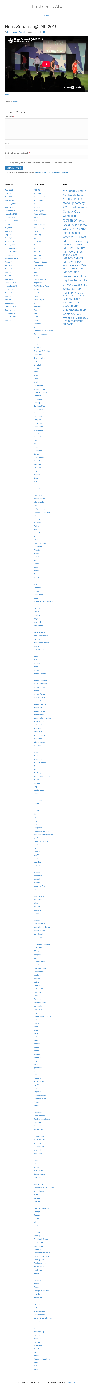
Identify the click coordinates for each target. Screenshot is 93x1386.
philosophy (38, 1006)
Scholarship (38, 1126)
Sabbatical (38, 1112)
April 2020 (9, 238)
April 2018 (9, 300)
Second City (38, 1129)
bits (35, 303)
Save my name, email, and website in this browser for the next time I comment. (40, 163)
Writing (36, 1366)
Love (36, 848)
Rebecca (37, 1078)
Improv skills (38, 708)
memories (37, 879)
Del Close (37, 468)
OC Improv (38, 941)
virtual (36, 1328)
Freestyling (38, 546)
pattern (36, 982)
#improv (37, 207)
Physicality (38, 1009)
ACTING (82, 191)
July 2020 (8, 228)
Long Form (38, 828)
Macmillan (38, 852)
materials (37, 862)
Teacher (37, 1232)
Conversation (39, 423)
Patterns (37, 985)
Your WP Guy (71, 1382)
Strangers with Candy (42, 1208)
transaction (38, 1297)
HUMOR (82, 237)
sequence (37, 1143)
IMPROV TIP (76, 268)
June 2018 (9, 293)
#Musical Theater (40, 214)
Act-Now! (37, 241)
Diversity (37, 485)
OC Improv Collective (42, 944)
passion (37, 979)
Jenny (36, 766)
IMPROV (68, 241)
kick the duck (39, 790)
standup (37, 1198)
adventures (38, 259)
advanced (37, 255)
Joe (35, 769)
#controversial (39, 197)
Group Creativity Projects (43, 601)
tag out (36, 1218)
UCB (35, 1308)
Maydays (37, 865)
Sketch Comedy (40, 1170)
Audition (37, 276)
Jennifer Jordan (40, 763)
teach (36, 1229)
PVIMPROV (73, 298)
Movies (36, 913)
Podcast (37, 1023)
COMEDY (70, 220)
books (36, 313)
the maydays (39, 1267)
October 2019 (10, 255)
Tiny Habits (38, 1294)
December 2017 (11, 313)
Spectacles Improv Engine (44, 1188)
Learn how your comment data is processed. (52, 172)
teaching (37, 1236)
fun (35, 560)
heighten (37, 619)
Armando (37, 269)
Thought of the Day (41, 1291)
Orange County (40, 961)
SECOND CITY (71, 302)
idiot (35, 660)
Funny (36, 564)
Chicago (37, 361)
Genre (36, 577)
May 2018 (8, 296)
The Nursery (38, 1270)
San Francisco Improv (42, 1119)
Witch (36, 1352)
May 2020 (8, 235)
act (35, 238)
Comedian (38, 399)
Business (37, 324)
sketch (36, 1167)
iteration (37, 752)
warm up (37, 1335)
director (37, 481)
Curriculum (38, 451)
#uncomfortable (40, 224)
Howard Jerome (40, 649)
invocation (38, 745)
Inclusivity (37, 728)
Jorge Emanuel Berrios (42, 776)
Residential (38, 1088)
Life (35, 807)
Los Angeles (38, 845)
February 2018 (10, 307)
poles (36, 1030)
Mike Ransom (39, 896)
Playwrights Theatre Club (43, 1016)
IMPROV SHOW (72, 262)
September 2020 (11, 221)
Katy (35, 787)
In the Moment (39, 721)
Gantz (36, 574)
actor (36, 248)
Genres (36, 581)
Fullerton (37, 557)
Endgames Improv (41, 509)
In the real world (40, 725)
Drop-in (36, 492)
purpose (37, 1061)
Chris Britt (37, 365)
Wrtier (36, 1369)
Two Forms (38, 1304)
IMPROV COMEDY (74, 248)
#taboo (36, 221)
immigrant (37, 663)
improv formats (39, 687)
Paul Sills (37, 992)
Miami (36, 889)
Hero (36, 629)
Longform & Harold (41, 841)
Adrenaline (38, 252)
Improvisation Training (42, 718)
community (38, 416)
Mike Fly (37, 893)
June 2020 (9, 231)
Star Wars (37, 1201)
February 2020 (10, 241)
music (36, 917)
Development (39, 471)
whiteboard (38, 1345)
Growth (36, 605)
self (35, 1133)
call (35, 327)
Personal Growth (40, 1003)
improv (15, 102)
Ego (35, 505)
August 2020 (10, 224)
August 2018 (10, 289)
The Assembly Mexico (42, 1256)
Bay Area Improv (40, 279)
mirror (36, 903)
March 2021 (9, 200)
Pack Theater (39, 972)
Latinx (36, 797)
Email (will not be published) (17, 153)
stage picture (39, 1191)
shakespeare (39, 1146)
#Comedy (37, 193)
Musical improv (39, 924)
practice (37, 1040)
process (37, 1044)
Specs (36, 1181)
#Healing (37, 204)
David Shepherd (40, 461)
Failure (36, 526)
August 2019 (10, 262)
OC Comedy (38, 937)
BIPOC (36, 296)
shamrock (37, 1150)
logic (35, 824)
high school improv (41, 636)
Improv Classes (40, 673)
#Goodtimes (38, 200)
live (35, 814)
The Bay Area (39, 1260)
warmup (37, 1342)
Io (34, 749)
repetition (37, 1085)
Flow (35, 540)
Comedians (70, 215)
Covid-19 (37, 437)
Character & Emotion (42, 351)
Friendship (38, 550)
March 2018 (9, 303)
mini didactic (38, 900)
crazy (36, 440)
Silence (36, 1164)
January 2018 (10, 310)
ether (36, 516)
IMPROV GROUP (70, 255)
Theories (37, 1280)
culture (36, 447)
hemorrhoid (38, 625)
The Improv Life (40, 1263)
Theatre (37, 1277)
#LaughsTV (70, 191)
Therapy (37, 1287)
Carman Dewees (40, 334)
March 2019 (9, 279)
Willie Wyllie (38, 1349)
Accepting (37, 235)
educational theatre (41, 502)
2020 (36, 231)
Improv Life (38, 691)
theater (36, 1273)
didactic (37, 475)
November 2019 (11, 252)
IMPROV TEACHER (70, 265)
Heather (37, 615)
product (37, 1050)
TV (35, 1301)
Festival (37, 533)
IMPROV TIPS (71, 272)
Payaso (36, 996)
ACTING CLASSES (73, 194)
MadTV (36, 855)
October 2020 (10, 217)
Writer (36, 1362)
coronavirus (38, 430)
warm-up (37, 1338)
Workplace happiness (42, 1359)
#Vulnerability (39, 228)
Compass (37, 420)
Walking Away (39, 1332)
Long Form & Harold (41, 831)
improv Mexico (39, 694)
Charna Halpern (40, 358)
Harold (36, 612)
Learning (37, 804)
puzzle (36, 1064)
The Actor (37, 1249)
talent (36, 1222)
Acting (36, 245)
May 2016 (8, 320)
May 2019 (8, 272)
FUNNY (75, 224)
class (36, 372)
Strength (37, 1212)
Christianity (38, 368)
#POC (36, 217)
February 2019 (10, 283)
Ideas (36, 656)
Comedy (37, 403)
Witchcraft (37, 1356)
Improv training (39, 711)
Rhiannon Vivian (40, 1098)
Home (46, 16)
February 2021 (10, 204)
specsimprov (38, 1184)
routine (36, 1105)
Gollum (36, 591)
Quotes (36, 1071)
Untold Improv (39, 1314)
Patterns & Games (41, 989)
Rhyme (36, 1102)
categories (38, 341)
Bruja (36, 320)
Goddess (37, 588)
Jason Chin (38, 759)
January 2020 (10, 245)
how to (36, 646)
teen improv (38, 1246)
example (37, 519)
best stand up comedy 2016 (74, 203)
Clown (36, 379)
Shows (36, 1160)
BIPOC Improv (39, 300)
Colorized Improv (40, 392)
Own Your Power (40, 968)
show (36, 1157)
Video (36, 1325)
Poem (36, 1027)
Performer (38, 999)
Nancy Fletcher (39, 931)
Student (37, 1215)
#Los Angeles (39, 211)
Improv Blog (81, 241)
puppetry (37, 1057)
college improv (39, 389)
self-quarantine (39, 1140)
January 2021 (10, 207)
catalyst (37, 337)
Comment (9, 117)
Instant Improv (39, 735)
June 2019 (9, 269)
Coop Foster (38, 427)
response (37, 1092)
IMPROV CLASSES (72, 244)
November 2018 (11, 286)
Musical (37, 920)
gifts (35, 584)
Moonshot (37, 910)
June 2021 (9, 190)
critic (35, 444)
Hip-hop (37, 639)
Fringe (36, 553)
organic (36, 965)
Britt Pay (37, 317)
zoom (36, 1373)
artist (36, 272)
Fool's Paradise (40, 543)
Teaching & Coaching (42, 1239)
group (36, 598)
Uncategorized (39, 1311)
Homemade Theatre (41, 643)
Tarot (36, 1225)
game (36, 567)
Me (35, 869)
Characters (38, 355)
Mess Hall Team (40, 886)
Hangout (37, 608)
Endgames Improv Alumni (43, 512)
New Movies (83, 296)
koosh (36, 793)
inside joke (38, 732)
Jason (36, 756)
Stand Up (37, 1194)
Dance (36, 454)
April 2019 (9, 276)
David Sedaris (39, 457)
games (36, 570)
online (36, 958)
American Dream (40, 262)
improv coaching (40, 677)
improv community (41, 684)
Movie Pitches (70, 296)
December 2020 (11, 211)
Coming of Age (39, 406)
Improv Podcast (40, 704)
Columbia (37, 396)
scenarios (37, 1122)
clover (36, 375)
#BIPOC (37, 190)
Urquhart (37, 1321)
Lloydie (36, 821)
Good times (38, 594)
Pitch (64, 299)
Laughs (72, 280)
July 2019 (8, 265)
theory (36, 1284)
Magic (36, 858)
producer (37, 1047)
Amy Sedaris (38, 265)
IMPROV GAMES (73, 251)
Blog (35, 310)
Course (36, 433)
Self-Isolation (39, 1136)
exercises (37, 523)
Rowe (36, 1109)
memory (37, 882)
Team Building (39, 1243)
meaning (37, 872)
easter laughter (39, 499)
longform (37, 838)
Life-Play (37, 810)
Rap (35, 1074)
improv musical (39, 697)
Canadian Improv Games (43, 331)
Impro (36, 667)
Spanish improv (40, 1174)
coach (36, 382)
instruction (38, 739)
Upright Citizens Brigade (43, 1318)
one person (38, 955)
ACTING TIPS (70, 199)
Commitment (39, 409)
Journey (37, 780)
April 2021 (9, 197)
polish (36, 1033)
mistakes (37, 906)
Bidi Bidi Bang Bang (41, 286)
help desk (37, 622)
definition (37, 464)
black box (37, 307)
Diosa (36, 478)
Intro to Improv (39, 742)
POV (35, 1037)
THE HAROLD (77, 318)
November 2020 (11, 214)
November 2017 (11, 317)
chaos (36, 344)
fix (34, 536)
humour (37, 653)
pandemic (37, 975)
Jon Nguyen (38, 773)
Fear (35, 529)
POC (35, 1020)
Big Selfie (37, 289)
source (7, 94)
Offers (36, 951)
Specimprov (38, 1177)
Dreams (37, 488)
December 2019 (11, 248)
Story (36, 1205)
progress (37, 1054)
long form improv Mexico (43, 834)
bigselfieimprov (39, 293)
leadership (38, 800)
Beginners (38, 283)
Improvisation (39, 715)
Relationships (39, 1081)
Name (8, 143)
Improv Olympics (40, 701)
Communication (40, 413)
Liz (35, 817)
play (35, 1013)
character (37, 348)
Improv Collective (40, 680)
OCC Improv (38, 948)
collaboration (39, 385)
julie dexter (38, 783)
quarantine (38, 1068)
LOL (73, 288)
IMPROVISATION (73, 258)
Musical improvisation (42, 927)
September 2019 (11, 259)
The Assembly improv (42, 1253)
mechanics (38, 876)
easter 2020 (38, 495)
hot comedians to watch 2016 (74, 233)
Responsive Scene (41, 1095)
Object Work (38, 934)
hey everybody (39, 632)
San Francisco (39, 1116)
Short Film (38, 1153)
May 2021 (8, 193)
